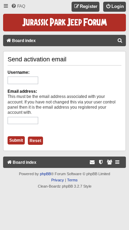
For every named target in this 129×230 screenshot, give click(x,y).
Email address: (22, 91)
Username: (19, 72)
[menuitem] (18, 6)
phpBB (45, 174)
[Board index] (65, 22)
